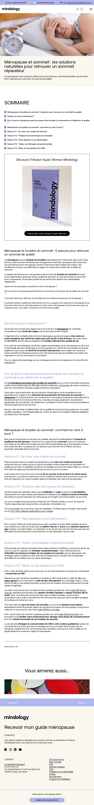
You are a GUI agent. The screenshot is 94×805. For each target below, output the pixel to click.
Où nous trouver (56, 759)
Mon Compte (55, 762)
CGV (51, 769)
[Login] (77, 9)
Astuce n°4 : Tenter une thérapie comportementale (29, 144)
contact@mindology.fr (14, 764)
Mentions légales (57, 766)
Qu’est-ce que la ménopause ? (20, 116)
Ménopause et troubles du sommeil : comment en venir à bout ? (35, 127)
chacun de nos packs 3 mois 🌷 (79, 2)
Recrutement (55, 776)
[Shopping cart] (81, 9)
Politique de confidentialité (61, 771)
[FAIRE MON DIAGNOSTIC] (47, 798)
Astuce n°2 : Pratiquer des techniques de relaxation (30, 135)
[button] (91, 9)
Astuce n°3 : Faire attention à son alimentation (27, 140)
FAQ (51, 764)
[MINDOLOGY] (11, 9)
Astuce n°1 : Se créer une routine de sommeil (27, 131)
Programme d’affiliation (59, 779)
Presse (52, 774)
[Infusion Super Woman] (47, 196)
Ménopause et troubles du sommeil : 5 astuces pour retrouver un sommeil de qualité (44, 112)
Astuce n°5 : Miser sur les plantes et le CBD (26, 148)
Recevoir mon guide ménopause (39, 727)
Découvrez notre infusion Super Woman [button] (47, 233)
